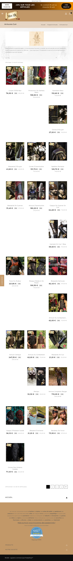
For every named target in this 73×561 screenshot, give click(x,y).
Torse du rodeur (15, 281)
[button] (2, 280)
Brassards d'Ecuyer (15, 166)
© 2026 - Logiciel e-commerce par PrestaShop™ (19, 558)
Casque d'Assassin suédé (15, 430)
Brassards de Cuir (58, 355)
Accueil (8, 497)
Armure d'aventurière (36, 205)
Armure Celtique (15, 355)
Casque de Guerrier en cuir (58, 206)
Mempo (36, 391)
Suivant (66, 487)
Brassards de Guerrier (15, 205)
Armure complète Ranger (58, 391)
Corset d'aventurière (36, 166)
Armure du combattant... (58, 318)
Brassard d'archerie (36, 430)
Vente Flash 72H (36, 1)
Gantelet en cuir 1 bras (58, 244)
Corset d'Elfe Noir (15, 90)
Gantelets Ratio (57, 90)
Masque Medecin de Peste (36, 282)
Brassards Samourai (58, 281)
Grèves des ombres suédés (15, 468)
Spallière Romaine (57, 166)
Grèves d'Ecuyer (58, 129)
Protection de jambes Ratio (36, 91)
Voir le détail (15, 97)
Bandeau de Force (57, 430)
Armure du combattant (36, 355)
